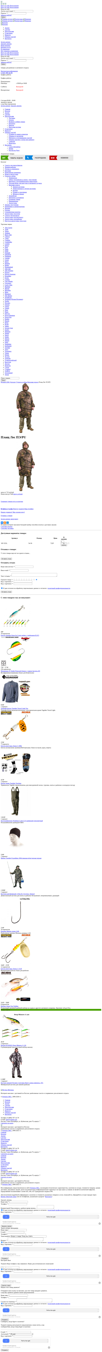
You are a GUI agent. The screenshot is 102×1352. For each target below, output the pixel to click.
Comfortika (8, 242)
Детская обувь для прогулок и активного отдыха (25, 183)
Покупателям (9, 31)
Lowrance (8, 283)
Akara (7, 231)
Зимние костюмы (19, 187)
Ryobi (7, 324)
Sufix (6, 342)
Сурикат (8, 369)
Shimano (7, 331)
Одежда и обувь (10, 176)
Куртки (15, 190)
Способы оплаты (6, 526)
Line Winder (9, 281)
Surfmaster (8, 346)
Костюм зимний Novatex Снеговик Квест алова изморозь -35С (22, 1083)
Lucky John (8, 285)
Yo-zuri (7, 357)
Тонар (7, 374)
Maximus (8, 290)
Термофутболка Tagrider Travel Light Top (14, 708)
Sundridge (8, 344)
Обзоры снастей (10, 37)
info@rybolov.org (11, 1119)
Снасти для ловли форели (13, 165)
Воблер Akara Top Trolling (9, 1006)
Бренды (11, 125)
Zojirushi (7, 358)
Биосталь (8, 362)
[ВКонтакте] (2, 523)
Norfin (7, 301)
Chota (7, 238)
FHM (6, 251)
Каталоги (12, 123)
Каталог (7, 111)
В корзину (64, 544)
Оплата (11, 120)
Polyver (7, 314)
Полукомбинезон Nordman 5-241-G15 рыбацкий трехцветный (22, 821)
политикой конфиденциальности (59, 588)
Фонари (7, 208)
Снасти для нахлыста (12, 215)
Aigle (6, 229)
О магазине (9, 33)
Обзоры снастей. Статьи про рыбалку (21, 139)
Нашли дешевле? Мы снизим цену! (13, 512)
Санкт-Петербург (15, 147)
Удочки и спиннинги (12, 169)
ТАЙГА (7, 371)
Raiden (7, 319)
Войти (3, 17)
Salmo (7, 326)
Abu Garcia (8, 228)
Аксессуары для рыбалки (13, 219)
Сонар (7, 367)
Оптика (7, 210)
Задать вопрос (5, 42)
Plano (6, 312)
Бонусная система (15, 127)
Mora (6, 292)
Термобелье (13, 196)
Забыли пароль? (6, 15)
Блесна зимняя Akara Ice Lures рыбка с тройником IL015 (20, 635)
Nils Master (8, 296)
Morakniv (8, 294)
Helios (7, 265)
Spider (7, 337)
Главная (7, 109)
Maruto (7, 288)
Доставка (12, 118)
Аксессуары (13, 203)
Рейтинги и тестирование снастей (20, 138)
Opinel (7, 308)
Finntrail (7, 253)
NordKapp (8, 297)
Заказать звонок (6, 44)
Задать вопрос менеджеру (9, 519)
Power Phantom (10, 315)
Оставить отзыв (6, 559)
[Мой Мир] (7, 523)
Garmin (7, 258)
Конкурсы (12, 143)
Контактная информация (9, 71)
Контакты (8, 38)
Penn (6, 310)
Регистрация (14, 5)
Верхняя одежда (14, 185)
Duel (6, 247)
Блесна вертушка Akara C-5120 (11, 969)
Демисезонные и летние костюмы (24, 188)
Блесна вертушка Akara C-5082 (11, 746)
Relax (6, 322)
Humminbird (9, 267)
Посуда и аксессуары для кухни (15, 221)
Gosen (7, 260)
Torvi (6, 349)
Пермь (11, 148)
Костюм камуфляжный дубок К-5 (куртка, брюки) (18, 894)
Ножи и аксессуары (11, 174)
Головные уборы (14, 199)
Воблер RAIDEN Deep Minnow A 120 (13, 1045)
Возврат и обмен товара (17, 122)
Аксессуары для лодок (12, 214)
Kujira (7, 278)
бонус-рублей (18, 494)
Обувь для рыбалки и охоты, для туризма (23, 180)
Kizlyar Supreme (10, 274)
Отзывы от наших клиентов (18, 134)
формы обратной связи (8, 1196)
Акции (7, 28)
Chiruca (7, 236)
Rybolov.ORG (5, 382)
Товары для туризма (11, 205)
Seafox (7, 330)
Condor (7, 244)
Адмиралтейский (11, 360)
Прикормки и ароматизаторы (15, 206)
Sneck (7, 335)
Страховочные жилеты (12, 212)
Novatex (7, 303)
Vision (7, 353)
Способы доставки (7, 528)
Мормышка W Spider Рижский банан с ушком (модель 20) (20, 671)
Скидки (7, 29)
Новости (8, 35)
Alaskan (7, 233)
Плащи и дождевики (20, 192)
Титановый (9, 373)
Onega (7, 306)
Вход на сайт (5, 5)
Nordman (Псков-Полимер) (14, 299)
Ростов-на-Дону (14, 150)
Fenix (6, 249)
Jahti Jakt (8, 269)
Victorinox (8, 351)
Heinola (7, 263)
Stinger (7, 339)
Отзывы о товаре (6, 515)
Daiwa (7, 245)
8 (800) (6, 73)
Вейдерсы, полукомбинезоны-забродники (23, 181)
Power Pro (8, 317)
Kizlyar (7, 272)
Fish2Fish (8, 254)
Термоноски (13, 178)
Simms (7, 333)
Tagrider (7, 348)
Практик (8, 366)
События (12, 141)
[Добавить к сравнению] (68, 543)
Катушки (8, 171)
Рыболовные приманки (13, 172)
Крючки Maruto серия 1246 (10, 931)
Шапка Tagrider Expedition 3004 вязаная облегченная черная (21, 858)
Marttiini (7, 287)
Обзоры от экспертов (16, 136)
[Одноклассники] (5, 523)
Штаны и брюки (18, 194)
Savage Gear (9, 328)
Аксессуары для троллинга (14, 217)
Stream (7, 340)
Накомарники (13, 201)
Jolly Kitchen (9, 271)
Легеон (7, 364)
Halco (7, 262)
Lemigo (7, 279)
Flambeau (8, 256)
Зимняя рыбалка (10, 167)
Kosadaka (8, 276)
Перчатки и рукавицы (16, 197)
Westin (7, 355)
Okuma (7, 305)
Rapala (7, 321)
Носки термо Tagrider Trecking (11, 783)
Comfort (7, 240)
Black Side (8, 235)
